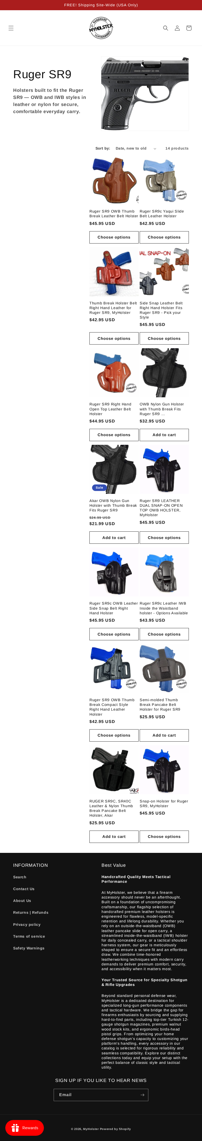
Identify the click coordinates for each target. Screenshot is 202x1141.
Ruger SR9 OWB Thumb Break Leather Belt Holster (113, 213)
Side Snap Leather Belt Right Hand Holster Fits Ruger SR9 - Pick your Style (161, 310)
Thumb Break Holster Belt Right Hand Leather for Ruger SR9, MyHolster (113, 308)
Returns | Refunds (30, 912)
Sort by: (102, 148)
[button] (11, 28)
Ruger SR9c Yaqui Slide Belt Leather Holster (162, 213)
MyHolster (91, 1129)
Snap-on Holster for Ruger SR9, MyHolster (164, 803)
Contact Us (24, 889)
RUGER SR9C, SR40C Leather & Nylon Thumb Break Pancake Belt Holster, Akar (111, 808)
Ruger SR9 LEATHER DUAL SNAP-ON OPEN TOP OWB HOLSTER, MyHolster (161, 508)
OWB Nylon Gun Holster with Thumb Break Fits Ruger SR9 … (162, 409)
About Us (22, 901)
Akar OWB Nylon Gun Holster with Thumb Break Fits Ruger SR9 (113, 505)
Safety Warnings (29, 948)
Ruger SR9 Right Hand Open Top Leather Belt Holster (110, 409)
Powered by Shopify (115, 1129)
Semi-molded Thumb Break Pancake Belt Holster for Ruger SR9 (160, 704)
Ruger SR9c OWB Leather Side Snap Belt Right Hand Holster (113, 608)
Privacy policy (27, 924)
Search (20, 877)
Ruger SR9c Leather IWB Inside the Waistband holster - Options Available (164, 608)
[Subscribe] (142, 1095)
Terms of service (29, 936)
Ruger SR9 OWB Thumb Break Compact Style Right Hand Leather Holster (112, 707)
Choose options (114, 237)
